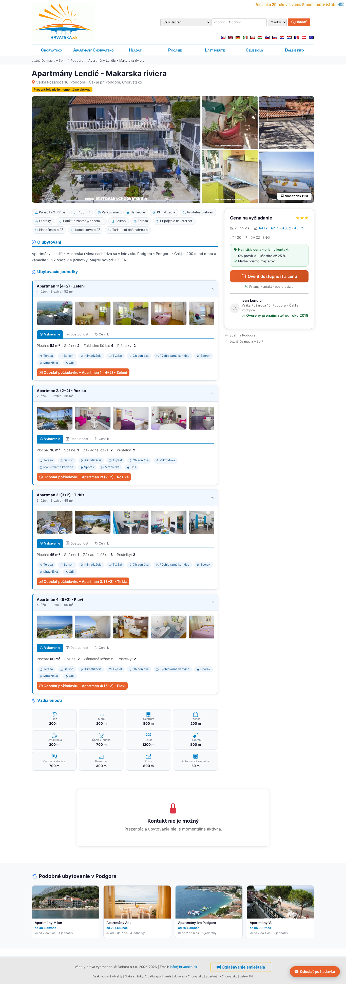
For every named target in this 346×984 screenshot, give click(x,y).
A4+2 (263, 228)
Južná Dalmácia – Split (49, 60)
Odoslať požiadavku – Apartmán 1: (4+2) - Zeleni (85, 372)
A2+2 (275, 228)
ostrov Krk (247, 976)
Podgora (77, 60)
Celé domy (254, 50)
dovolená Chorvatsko (188, 976)
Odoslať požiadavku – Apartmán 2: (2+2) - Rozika (86, 477)
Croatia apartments (158, 976)
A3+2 (286, 228)
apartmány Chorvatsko (221, 976)
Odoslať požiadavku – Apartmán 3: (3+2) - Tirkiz (85, 581)
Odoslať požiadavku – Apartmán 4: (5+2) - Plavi (84, 686)
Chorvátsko (51, 50)
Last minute (215, 50)
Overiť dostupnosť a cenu (272, 276)
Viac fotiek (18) (296, 196)
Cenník (104, 334)
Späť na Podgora (242, 335)
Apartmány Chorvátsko (93, 50)
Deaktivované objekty (107, 976)
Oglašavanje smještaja (243, 967)
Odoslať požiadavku (317, 971)
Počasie (175, 50)
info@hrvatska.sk (183, 967)
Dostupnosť (79, 334)
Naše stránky (134, 976)
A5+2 (298, 228)
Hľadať (301, 22)
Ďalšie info (294, 50)
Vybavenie (52, 334)
